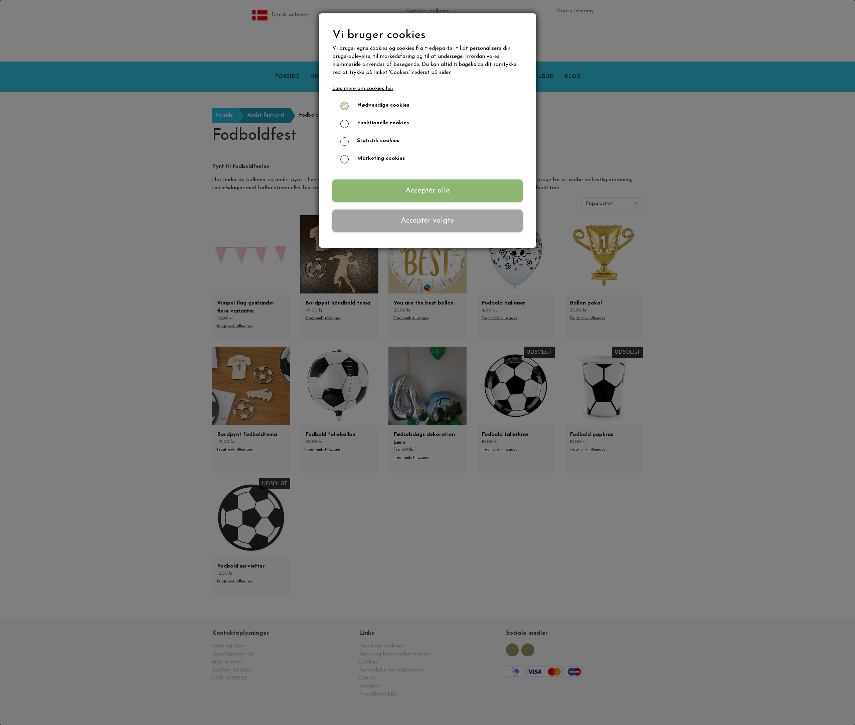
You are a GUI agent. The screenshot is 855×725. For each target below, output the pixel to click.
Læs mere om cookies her (362, 88)
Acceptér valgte (427, 221)
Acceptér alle (427, 191)
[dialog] (427, 362)
